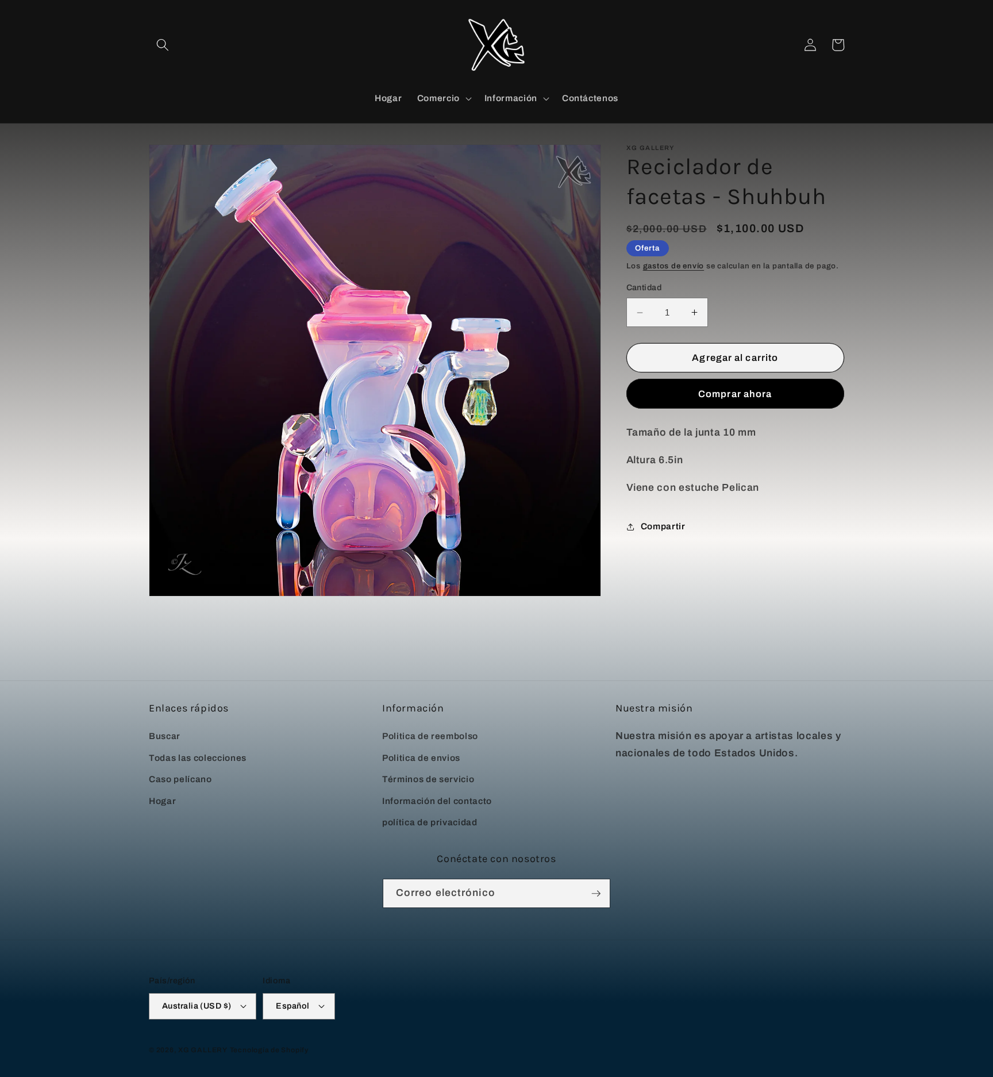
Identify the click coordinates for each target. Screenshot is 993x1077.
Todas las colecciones (198, 758)
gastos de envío (674, 266)
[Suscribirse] (596, 894)
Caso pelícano (180, 779)
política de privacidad (430, 822)
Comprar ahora (735, 394)
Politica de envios (421, 758)
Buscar (164, 736)
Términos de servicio (428, 779)
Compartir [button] (663, 526)
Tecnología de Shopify (269, 1050)
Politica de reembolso (430, 736)
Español (292, 1005)
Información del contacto (437, 801)
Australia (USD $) (196, 1005)
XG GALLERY (203, 1050)
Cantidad (644, 288)
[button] (162, 45)
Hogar (162, 801)
